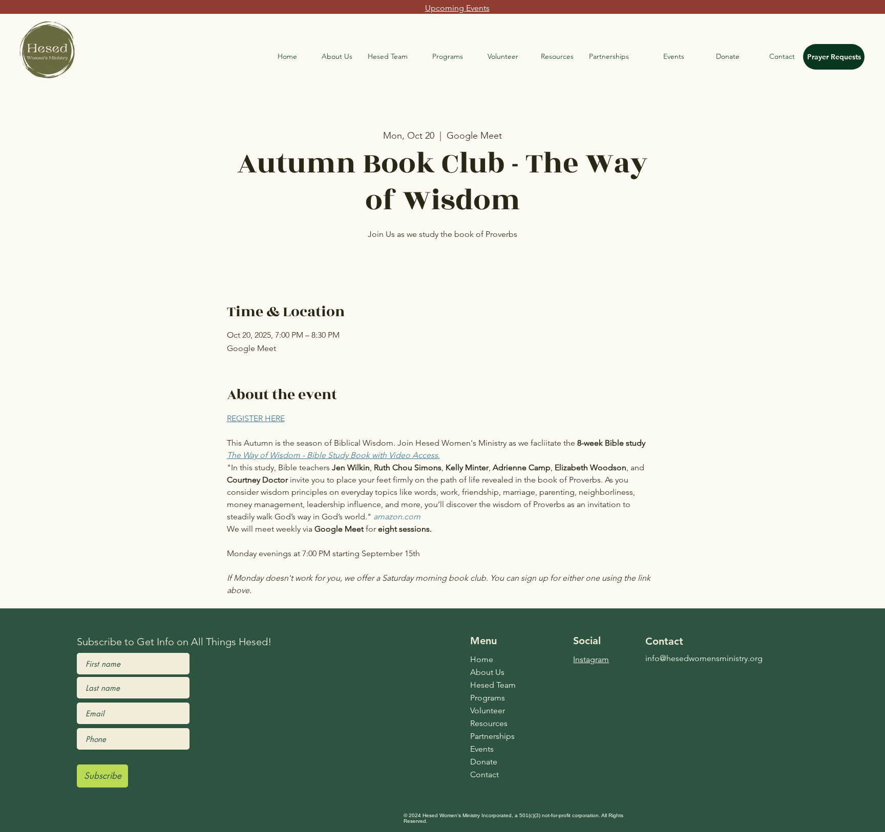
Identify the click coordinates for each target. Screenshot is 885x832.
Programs (487, 698)
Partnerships (492, 736)
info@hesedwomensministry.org (704, 658)
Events (482, 749)
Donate (483, 762)
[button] (387, 56)
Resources (489, 723)
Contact (484, 774)
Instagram (591, 659)
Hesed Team (493, 685)
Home (481, 659)
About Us (487, 672)
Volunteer (487, 710)
